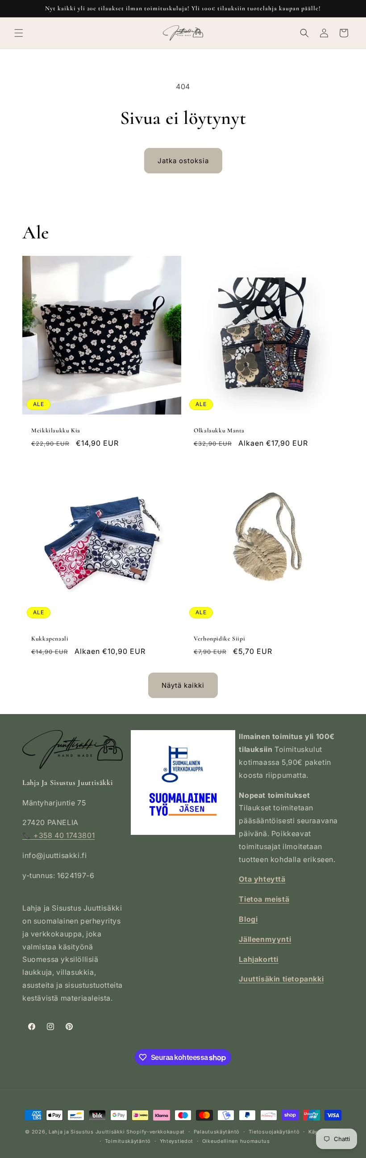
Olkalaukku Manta (219, 430)
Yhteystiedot (176, 1141)
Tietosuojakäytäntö (274, 1132)
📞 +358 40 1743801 (58, 835)
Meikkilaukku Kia (55, 430)
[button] (19, 33)
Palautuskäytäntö (217, 1132)
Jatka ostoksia (183, 160)
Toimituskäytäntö (128, 1141)
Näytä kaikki (183, 685)
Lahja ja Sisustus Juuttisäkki (87, 1132)
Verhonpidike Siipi (219, 638)
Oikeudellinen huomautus (236, 1141)
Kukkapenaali (50, 638)
